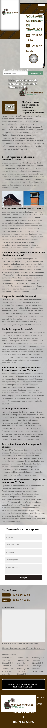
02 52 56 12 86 (21, 594)
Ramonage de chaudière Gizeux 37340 (23, 671)
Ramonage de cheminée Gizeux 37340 (38, 660)
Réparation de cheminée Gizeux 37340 (23, 663)
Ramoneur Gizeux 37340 (7, 667)
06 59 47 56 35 (21, 599)
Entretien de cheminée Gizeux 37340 (7, 660)
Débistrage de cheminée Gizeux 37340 (37, 668)
